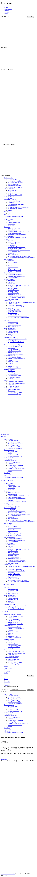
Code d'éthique (12, 340)
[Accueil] (18, 107)
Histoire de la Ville (13, 179)
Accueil (6, 7)
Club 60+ (10, 372)
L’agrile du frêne (12, 313)
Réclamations (11, 245)
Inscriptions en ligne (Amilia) (15, 354)
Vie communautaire (9, 369)
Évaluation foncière (13, 332)
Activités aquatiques (13, 349)
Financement (11, 391)
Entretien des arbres (13, 262)
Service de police (12, 291)
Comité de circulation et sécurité (16, 296)
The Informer (11, 371)
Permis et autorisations (14, 228)
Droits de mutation (13, 331)
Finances (6, 320)
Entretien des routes (13, 267)
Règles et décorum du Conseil (16, 342)
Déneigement (11, 265)
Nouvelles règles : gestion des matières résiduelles (21, 302)
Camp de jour (11, 348)
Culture (6, 380)
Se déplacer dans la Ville (14, 185)
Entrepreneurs (11, 225)
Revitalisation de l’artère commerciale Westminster (21, 257)
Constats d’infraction (13, 290)
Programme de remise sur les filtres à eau (19, 256)
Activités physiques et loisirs (15, 346)
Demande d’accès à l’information (17, 248)
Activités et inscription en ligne (12, 345)
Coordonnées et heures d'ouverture (13, 216)
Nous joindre (7, 12)
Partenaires (7, 239)
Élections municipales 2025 (15, 195)
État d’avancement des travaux (16, 389)
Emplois (6, 10)
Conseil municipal (9, 188)
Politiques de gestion (9, 337)
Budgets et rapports (13, 322)
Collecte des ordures (9, 273)
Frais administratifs (13, 254)
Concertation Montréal (14, 242)
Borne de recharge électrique (15, 311)
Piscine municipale (13, 361)
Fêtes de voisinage (13, 288)
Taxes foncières (12, 329)
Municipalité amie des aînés (15, 182)
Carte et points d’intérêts (14, 181)
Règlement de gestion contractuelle (17, 339)
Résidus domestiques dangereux (16, 276)
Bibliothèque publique (14, 377)
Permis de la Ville (9, 219)
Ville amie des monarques (15, 305)
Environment (7, 300)
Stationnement (11, 221)
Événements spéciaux (13, 386)
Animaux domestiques (14, 222)
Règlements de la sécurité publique (17, 297)
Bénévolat (10, 378)
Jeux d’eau (10, 363)
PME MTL (11, 240)
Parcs (9, 364)
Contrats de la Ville (13, 323)
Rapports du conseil (13, 193)
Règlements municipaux (10, 199)
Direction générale (9, 196)
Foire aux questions (13, 299)
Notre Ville (7, 682)
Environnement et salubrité (15, 208)
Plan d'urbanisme (12, 230)
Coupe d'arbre (11, 224)
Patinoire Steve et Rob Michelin (16, 358)
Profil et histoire (8, 178)
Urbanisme (11, 202)
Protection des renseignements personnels (19, 250)
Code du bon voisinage (14, 201)
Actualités (7, 211)
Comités (10, 192)
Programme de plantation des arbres (17, 316)
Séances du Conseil (13, 190)
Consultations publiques (14, 394)
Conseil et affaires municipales (16, 204)
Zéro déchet (11, 308)
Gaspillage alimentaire (14, 310)
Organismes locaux (13, 374)
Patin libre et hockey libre (14, 351)
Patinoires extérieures (13, 366)
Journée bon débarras (13, 314)
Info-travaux (11, 260)
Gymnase (10, 360)
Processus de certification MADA (17, 237)
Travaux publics (8, 259)
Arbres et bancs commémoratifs (16, 383)
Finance (10, 210)
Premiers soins (11, 283)
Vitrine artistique (12, 384)
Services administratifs (10, 244)
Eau (9, 268)
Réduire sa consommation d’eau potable (18, 317)
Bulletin (10, 213)
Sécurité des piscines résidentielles (17, 234)
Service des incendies (13, 293)
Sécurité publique (12, 205)
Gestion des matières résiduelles (16, 306)
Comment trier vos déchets (15, 274)
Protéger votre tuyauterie (14, 271)
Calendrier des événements (15, 187)
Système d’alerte (12, 282)
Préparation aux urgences (14, 294)
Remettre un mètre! (13, 303)
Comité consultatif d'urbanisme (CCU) (18, 231)
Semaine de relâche (13, 352)
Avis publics (11, 253)
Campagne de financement (15, 392)
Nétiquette (7, 215)
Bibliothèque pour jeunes (14, 375)
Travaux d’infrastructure (14, 263)
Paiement (10, 334)
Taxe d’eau (11, 335)
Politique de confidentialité (8, 874)
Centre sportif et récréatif (14, 357)
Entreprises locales (13, 184)
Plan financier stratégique (14, 325)
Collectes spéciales (13, 277)
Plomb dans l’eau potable (14, 270)
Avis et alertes (8, 9)
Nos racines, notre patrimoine (15, 381)
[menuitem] (6, 13)
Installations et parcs (9, 355)
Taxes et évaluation (9, 328)
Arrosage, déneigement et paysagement (18, 207)
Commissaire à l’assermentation (16, 247)
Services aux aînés (9, 236)
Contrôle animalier (13, 287)
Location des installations (14, 368)
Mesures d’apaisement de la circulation (18, 285)
